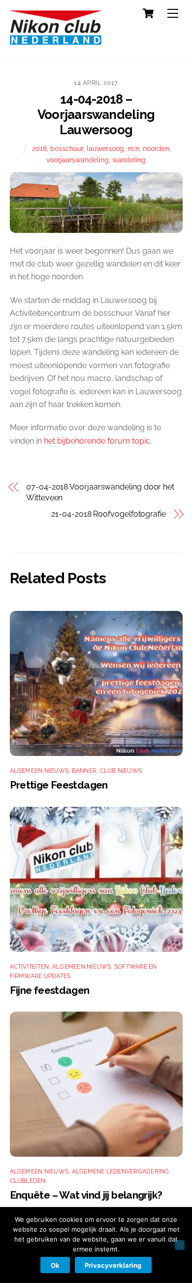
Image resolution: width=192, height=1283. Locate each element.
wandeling (129, 159)
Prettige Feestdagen (59, 785)
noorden (156, 148)
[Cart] (148, 13)
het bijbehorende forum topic (97, 441)
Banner (84, 770)
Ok (55, 1265)
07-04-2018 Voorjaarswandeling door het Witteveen (100, 492)
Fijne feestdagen (50, 990)
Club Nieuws (121, 770)
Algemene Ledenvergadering (120, 1171)
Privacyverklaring (113, 1265)
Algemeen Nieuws (39, 770)
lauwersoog (105, 148)
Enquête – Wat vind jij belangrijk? (86, 1195)
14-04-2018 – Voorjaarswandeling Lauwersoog (96, 114)
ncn (133, 148)
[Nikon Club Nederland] (55, 41)
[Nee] (180, 1245)
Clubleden (28, 1180)
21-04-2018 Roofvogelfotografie (108, 514)
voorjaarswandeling (77, 159)
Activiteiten (29, 966)
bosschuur (66, 148)
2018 (39, 148)
